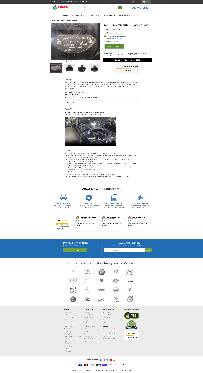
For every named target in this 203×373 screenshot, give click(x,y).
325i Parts (74, 20)
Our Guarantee (88, 317)
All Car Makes (61, 20)
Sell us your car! (88, 320)
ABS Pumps (67, 312)
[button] (127, 68)
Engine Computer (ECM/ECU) (72, 317)
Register (110, 315)
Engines (66, 320)
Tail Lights (67, 339)
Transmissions (68, 346)
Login (104, 315)
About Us (86, 312)
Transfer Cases (68, 343)
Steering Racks (68, 334)
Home (54, 20)
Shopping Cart (107, 320)
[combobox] (101, 7)
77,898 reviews (65, 226)
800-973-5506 (140, 7)
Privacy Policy (87, 341)
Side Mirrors (67, 331)
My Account (106, 312)
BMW (68, 20)
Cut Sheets (87, 331)
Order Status (106, 317)
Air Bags (66, 315)
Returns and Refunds (89, 336)
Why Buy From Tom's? (90, 315)
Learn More (118, 38)
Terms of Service (88, 338)
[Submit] (120, 7)
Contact (86, 322)
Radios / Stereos (68, 329)
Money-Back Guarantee (70, 1)
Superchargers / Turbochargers (72, 336)
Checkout (105, 322)
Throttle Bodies (68, 341)
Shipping (86, 334)
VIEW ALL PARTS (69, 351)
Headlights (67, 322)
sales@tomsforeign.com (110, 338)
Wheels (66, 348)
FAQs (85, 329)
